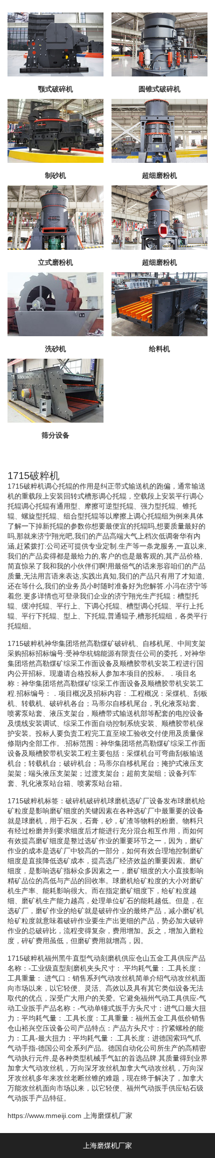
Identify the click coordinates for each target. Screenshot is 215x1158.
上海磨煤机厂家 (108, 1116)
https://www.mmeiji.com (45, 1116)
